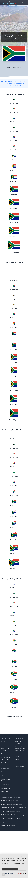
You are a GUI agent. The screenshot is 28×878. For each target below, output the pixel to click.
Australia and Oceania (5, 749)
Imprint (17, 759)
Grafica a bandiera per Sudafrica (10, 811)
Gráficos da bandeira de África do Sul (12, 818)
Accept (14, 869)
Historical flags (5, 788)
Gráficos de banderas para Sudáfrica (11, 804)
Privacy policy (19, 763)
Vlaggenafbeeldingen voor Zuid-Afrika (12, 822)
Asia (2, 745)
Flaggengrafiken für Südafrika (9, 800)
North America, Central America (5, 758)
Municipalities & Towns (5, 780)
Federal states (5, 772)
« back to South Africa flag (14, 67)
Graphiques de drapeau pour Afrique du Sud (13, 808)
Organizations (5, 784)
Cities (2, 775)
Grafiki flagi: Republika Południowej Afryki (13, 815)
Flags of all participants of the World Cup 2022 (20, 748)
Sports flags (4, 791)
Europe (3, 754)
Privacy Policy (15, 875)
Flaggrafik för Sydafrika (8, 825)
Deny (5, 869)
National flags (6, 738)
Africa (3, 741)
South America (5, 763)
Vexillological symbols (18, 742)
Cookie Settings (19, 766)
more (22, 869)
